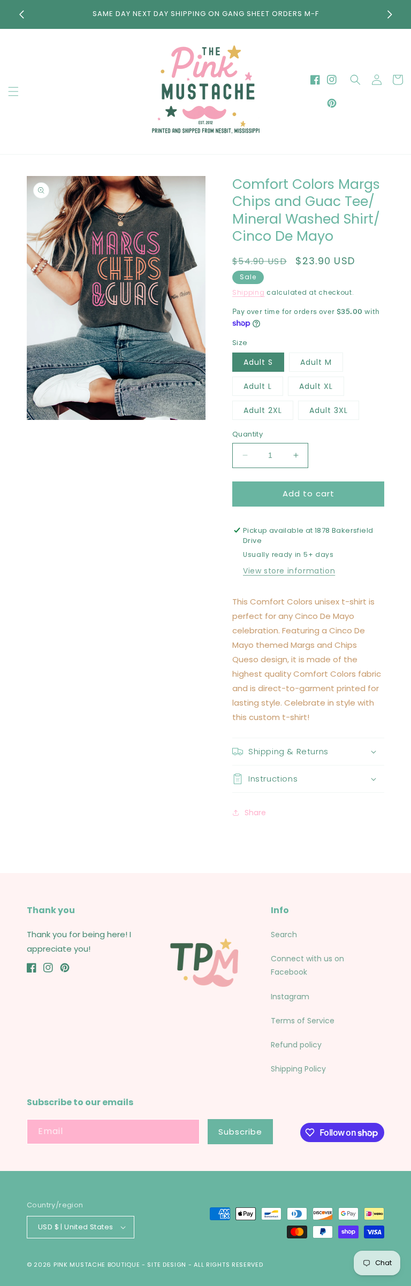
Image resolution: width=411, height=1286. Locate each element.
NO (204, 680)
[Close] (385, 585)
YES (204, 638)
